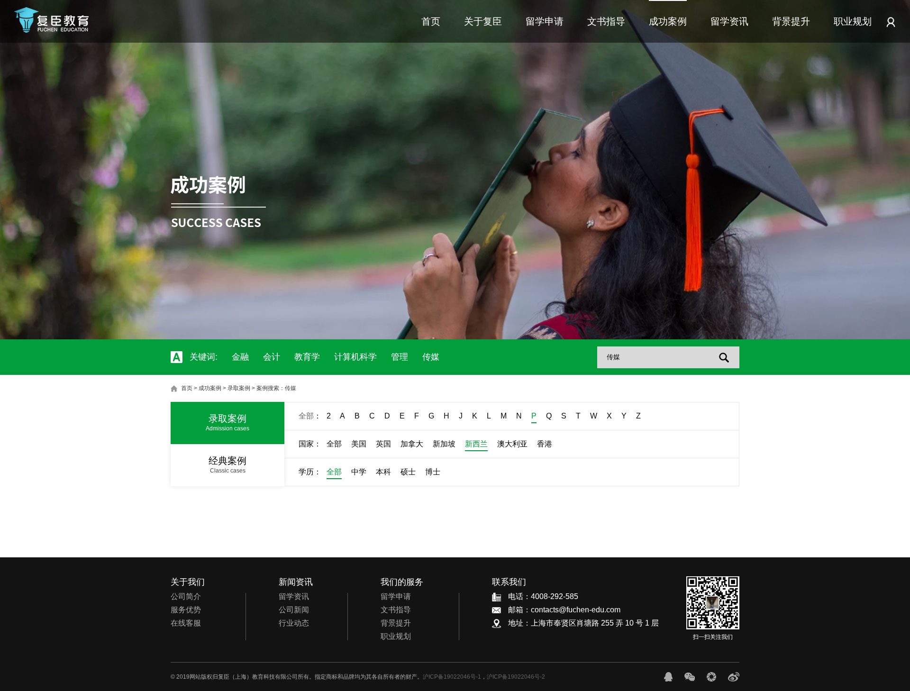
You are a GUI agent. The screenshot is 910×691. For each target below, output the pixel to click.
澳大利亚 (512, 444)
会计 (271, 357)
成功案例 (668, 21)
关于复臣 (483, 21)
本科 (383, 472)
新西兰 (476, 444)
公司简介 (186, 596)
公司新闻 (294, 610)
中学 (358, 472)
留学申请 (545, 21)
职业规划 (853, 21)
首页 (430, 21)
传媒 (430, 357)
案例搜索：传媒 (276, 388)
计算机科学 (355, 357)
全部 (306, 416)
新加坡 (444, 444)
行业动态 (294, 623)
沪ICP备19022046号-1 (452, 676)
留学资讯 (729, 21)
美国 (358, 444)
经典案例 (227, 464)
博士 (432, 472)
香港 (544, 444)
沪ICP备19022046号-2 (516, 676)
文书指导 (606, 21)
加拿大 (411, 444)
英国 (383, 444)
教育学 (307, 357)
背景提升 (791, 21)
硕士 (408, 472)
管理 (399, 357)
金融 (240, 357)
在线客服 (186, 623)
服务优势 (186, 610)
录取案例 (239, 388)
